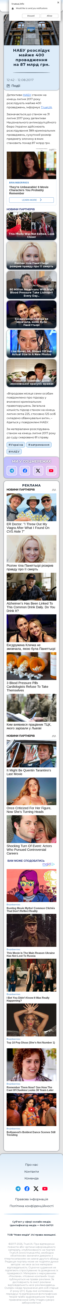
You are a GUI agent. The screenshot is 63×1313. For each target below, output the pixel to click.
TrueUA (46, 107)
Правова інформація (31, 1199)
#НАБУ (14, 451)
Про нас (31, 1165)
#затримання (39, 444)
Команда (31, 1178)
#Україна (16, 444)
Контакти (31, 1171)
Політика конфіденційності (32, 1206)
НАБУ (27, 95)
